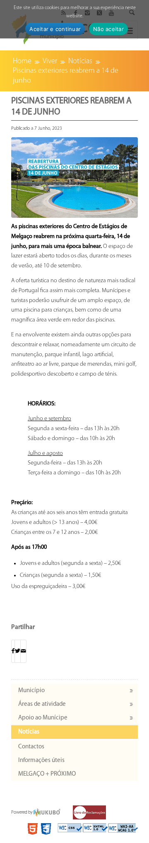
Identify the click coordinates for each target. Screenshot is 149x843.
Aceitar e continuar (55, 29)
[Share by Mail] (23, 651)
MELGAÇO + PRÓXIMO (47, 774)
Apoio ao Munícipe (42, 718)
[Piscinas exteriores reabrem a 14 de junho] (74, 177)
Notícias (28, 732)
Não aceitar (108, 29)
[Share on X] (17, 651)
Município (31, 691)
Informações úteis (41, 760)
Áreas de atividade (42, 704)
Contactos (31, 747)
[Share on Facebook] (13, 651)
